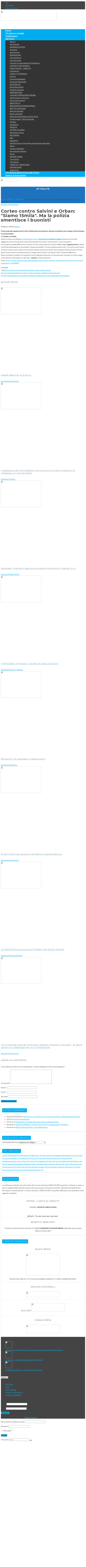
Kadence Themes (30, 1417)
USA (78, 1167)
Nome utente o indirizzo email (12, 1422)
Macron (78, 1161)
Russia (36, 1167)
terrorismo (14, 162)
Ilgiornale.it (24, 270)
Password (4, 1426)
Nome (4, 1087)
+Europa (6, 1156)
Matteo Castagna (32, 1164)
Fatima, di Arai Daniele (15, 175)
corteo (17, 270)
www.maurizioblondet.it (34, 1170)
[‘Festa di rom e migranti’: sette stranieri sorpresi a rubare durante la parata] (45, 1345)
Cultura (13, 76)
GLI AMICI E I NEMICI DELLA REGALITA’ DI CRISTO (24, 1360)
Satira (12, 146)
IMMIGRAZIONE (16, 92)
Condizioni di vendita (13, 1395)
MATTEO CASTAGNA (18, 108)
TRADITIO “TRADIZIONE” (20, 165)
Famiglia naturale (17, 90)
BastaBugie (59, 1156)
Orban (37, 270)
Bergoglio (69, 1156)
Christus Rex (26, 1158)
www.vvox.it (14, 170)
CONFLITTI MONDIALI (18, 74)
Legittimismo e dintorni (19, 98)
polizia (42, 270)
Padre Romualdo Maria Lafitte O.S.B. (24, 116)
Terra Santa (14, 159)
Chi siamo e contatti (14, 33)
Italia (52, 1161)
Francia (41, 1158)
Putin (30, 1167)
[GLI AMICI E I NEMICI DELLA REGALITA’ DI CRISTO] (45, 1355)
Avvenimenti (15, 52)
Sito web (4, 1096)
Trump (67, 1167)
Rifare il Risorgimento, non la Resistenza (31, 1127)
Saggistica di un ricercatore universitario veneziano (30, 143)
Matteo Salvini (44, 1164)
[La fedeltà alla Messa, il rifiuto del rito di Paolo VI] (45, 1365)
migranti (68, 1164)
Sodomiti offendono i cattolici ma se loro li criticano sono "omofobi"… (43, 1124)
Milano (32, 270)
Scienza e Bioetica (17, 148)
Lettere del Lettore (17, 100)
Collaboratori (11, 36)
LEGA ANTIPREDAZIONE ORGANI (23, 95)
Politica (13, 122)
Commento (5, 1083)
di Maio (34, 1158)
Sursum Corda (58, 1167)
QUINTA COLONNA (17, 130)
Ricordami (7, 1431)
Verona (5, 1170)
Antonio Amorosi (48, 1156)
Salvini (48, 270)
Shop (6, 2)
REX (11, 138)
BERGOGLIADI (15, 55)
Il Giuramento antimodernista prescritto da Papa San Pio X (36, 1122)
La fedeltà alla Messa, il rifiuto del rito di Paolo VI (24, 1370)
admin (17, 226)
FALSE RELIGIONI (16, 87)
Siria (49, 1167)
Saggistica (14, 140)
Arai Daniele (14, 44)
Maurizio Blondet (16, 111)
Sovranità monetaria (22, 1119)
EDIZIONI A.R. (15, 84)
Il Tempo (33, 1161)
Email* (3, 1404)
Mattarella (21, 1164)
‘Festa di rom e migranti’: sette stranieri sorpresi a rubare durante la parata (51, 1116)
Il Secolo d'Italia (23, 1161)
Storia (12, 154)
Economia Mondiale (17, 79)
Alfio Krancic (36, 1156)
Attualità (13, 50)
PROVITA (13, 127)
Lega (58, 1161)
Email (3, 1092)
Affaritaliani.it (25, 1156)
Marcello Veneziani (9, 1164)
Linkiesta (65, 1161)
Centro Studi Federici (12, 1158)
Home (8, 31)
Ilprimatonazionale (9, 1161)
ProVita (23, 1167)
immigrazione (42, 1161)
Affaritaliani (15, 1156)
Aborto (12, 42)
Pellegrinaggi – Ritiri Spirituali (22, 119)
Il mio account (9, 5)
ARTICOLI (9, 39)
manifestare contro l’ (42, 239)
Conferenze (14, 71)
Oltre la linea (10, 1167)
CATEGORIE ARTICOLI (10, 1142)
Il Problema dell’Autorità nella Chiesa (22, 173)
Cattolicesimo (15, 60)
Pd (17, 1167)
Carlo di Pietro (15, 58)
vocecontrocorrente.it (17, 1170)
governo (58, 1158)
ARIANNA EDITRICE (17, 47)
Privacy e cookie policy (11, 8)
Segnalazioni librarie (18, 151)
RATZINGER (14, 135)
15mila (6, 270)
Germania (50, 1158)
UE (73, 1167)
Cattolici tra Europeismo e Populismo (25, 63)
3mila (12, 270)
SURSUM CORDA (16, 156)
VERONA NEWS (16, 167)
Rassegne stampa (17, 132)
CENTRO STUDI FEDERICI (20, 66)
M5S (71, 1161)
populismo (14, 124)
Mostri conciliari (16, 114)
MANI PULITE (15, 103)
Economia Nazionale (18, 82)
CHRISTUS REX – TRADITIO (20, 68)
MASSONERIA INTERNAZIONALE (22, 106)
